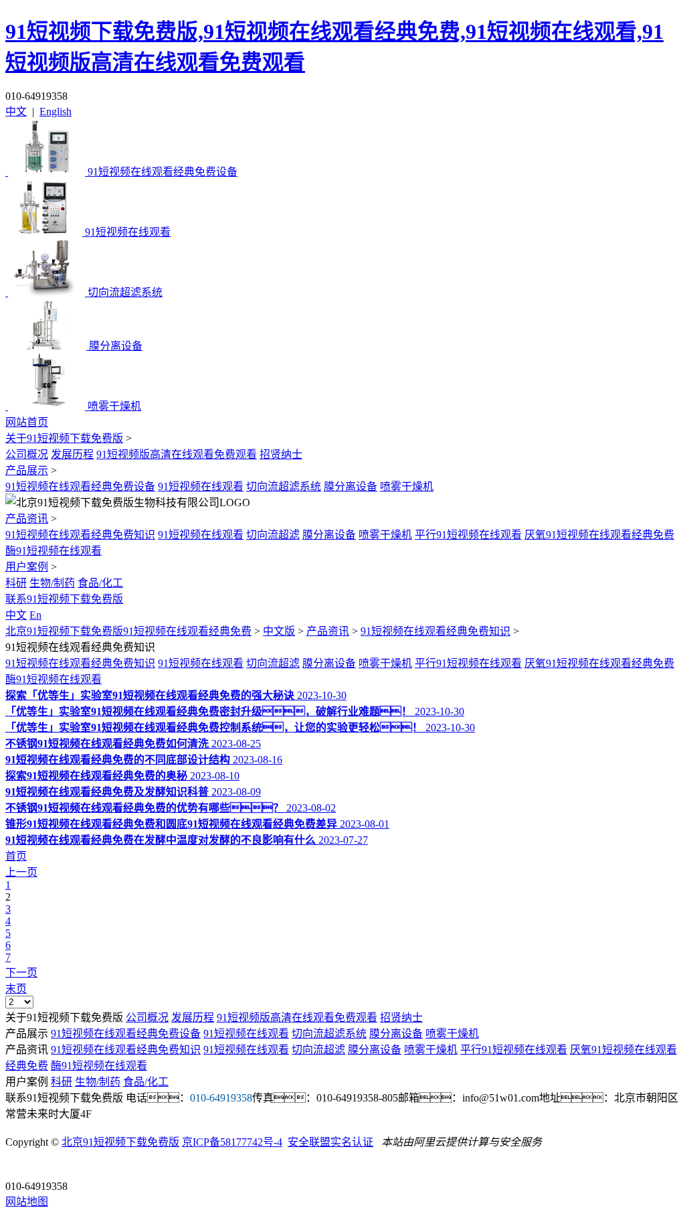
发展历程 (72, 454)
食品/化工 (100, 583)
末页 (16, 988)
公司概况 (26, 454)
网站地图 (26, 1201)
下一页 (21, 972)
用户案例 (26, 567)
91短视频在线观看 (200, 486)
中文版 (279, 631)
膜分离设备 (350, 486)
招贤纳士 (281, 454)
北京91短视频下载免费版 (120, 1142)
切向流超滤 (273, 534)
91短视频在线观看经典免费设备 (80, 486)
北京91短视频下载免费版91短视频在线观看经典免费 (128, 631)
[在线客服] (20, 1165)
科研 (16, 583)
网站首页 (26, 422)
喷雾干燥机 (406, 486)
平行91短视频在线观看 (468, 534)
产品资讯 (26, 518)
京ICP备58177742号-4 (232, 1142)
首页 (16, 856)
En (35, 615)
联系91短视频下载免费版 (64, 599)
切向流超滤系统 (283, 486)
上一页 (21, 872)
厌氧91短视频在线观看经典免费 (599, 534)
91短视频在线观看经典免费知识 (80, 534)
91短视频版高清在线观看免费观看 (176, 454)
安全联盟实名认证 (330, 1142)
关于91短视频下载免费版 (64, 438)
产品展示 (26, 470)
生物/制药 (52, 583)
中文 (16, 111)
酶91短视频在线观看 (53, 550)
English (55, 111)
